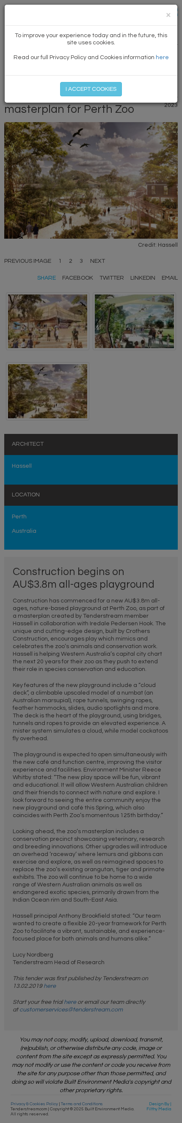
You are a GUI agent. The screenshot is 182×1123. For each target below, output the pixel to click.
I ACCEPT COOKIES (91, 89)
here (162, 57)
